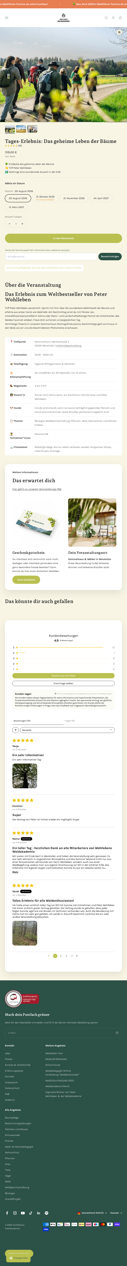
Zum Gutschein (26, 579)
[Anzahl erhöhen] (22, 223)
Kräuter (9, 1140)
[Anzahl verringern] (9, 223)
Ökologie (10, 1193)
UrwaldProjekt (13, 1198)
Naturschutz (12, 1152)
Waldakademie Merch (57, 1086)
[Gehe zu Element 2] (21, 129)
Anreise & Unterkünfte (18, 1064)
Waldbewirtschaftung (17, 1187)
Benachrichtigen (110, 256)
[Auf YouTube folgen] (23, 1213)
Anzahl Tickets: (13, 216)
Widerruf (10, 1099)
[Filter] (15, 730)
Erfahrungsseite (14, 1070)
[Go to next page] (77, 956)
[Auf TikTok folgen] (31, 1213)
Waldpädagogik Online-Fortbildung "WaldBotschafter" (62, 1072)
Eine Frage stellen (63, 683)
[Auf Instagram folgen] (15, 1213)
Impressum (11, 1082)
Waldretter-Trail (54, 1053)
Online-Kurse (52, 1064)
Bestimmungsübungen (18, 1123)
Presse (8, 1059)
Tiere (7, 1169)
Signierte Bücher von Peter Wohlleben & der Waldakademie (63, 1094)
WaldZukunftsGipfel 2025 (59, 1080)
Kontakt (9, 1076)
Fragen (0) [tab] (70, 720)
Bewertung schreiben (64, 675)
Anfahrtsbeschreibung (68, 345)
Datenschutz (12, 1088)
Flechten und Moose (16, 1129)
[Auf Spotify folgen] (46, 1213)
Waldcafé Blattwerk (56, 1059)
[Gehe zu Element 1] (10, 129)
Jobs (7, 1053)
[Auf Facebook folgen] (7, 1213)
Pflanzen (10, 1158)
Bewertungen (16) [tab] (22, 720)
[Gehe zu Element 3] (32, 129)
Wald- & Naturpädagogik (19, 1146)
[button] (11, 146)
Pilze (7, 1164)
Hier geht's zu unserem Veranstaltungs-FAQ (36, 489)
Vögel (8, 1175)
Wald (7, 1181)
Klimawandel (12, 1135)
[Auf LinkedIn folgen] (39, 1213)
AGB (7, 1093)
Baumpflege (12, 1117)
